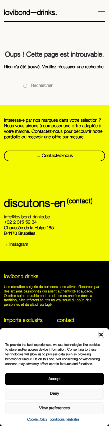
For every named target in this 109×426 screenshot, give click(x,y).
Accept (54, 379)
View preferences (54, 408)
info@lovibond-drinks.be (27, 217)
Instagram (19, 244)
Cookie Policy (37, 419)
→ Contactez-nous (54, 156)
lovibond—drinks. (30, 13)
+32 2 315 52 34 (20, 222)
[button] (101, 334)
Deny (54, 393)
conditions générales (64, 419)
